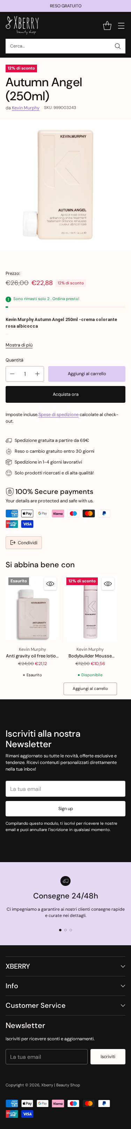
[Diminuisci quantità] (12, 373)
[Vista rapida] (50, 583)
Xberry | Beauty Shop (60, 1085)
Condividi (27, 543)
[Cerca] (117, 46)
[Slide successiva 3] (71, 930)
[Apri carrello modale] (107, 25)
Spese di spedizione (58, 414)
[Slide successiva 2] (65, 930)
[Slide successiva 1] (60, 930)
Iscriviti (108, 1056)
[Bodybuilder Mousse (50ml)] (90, 608)
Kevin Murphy (25, 108)
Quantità (14, 360)
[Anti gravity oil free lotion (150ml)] (32, 608)
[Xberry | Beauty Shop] (22, 25)
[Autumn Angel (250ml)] (65, 184)
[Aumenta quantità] (37, 373)
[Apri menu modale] (121, 25)
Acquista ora (66, 394)
